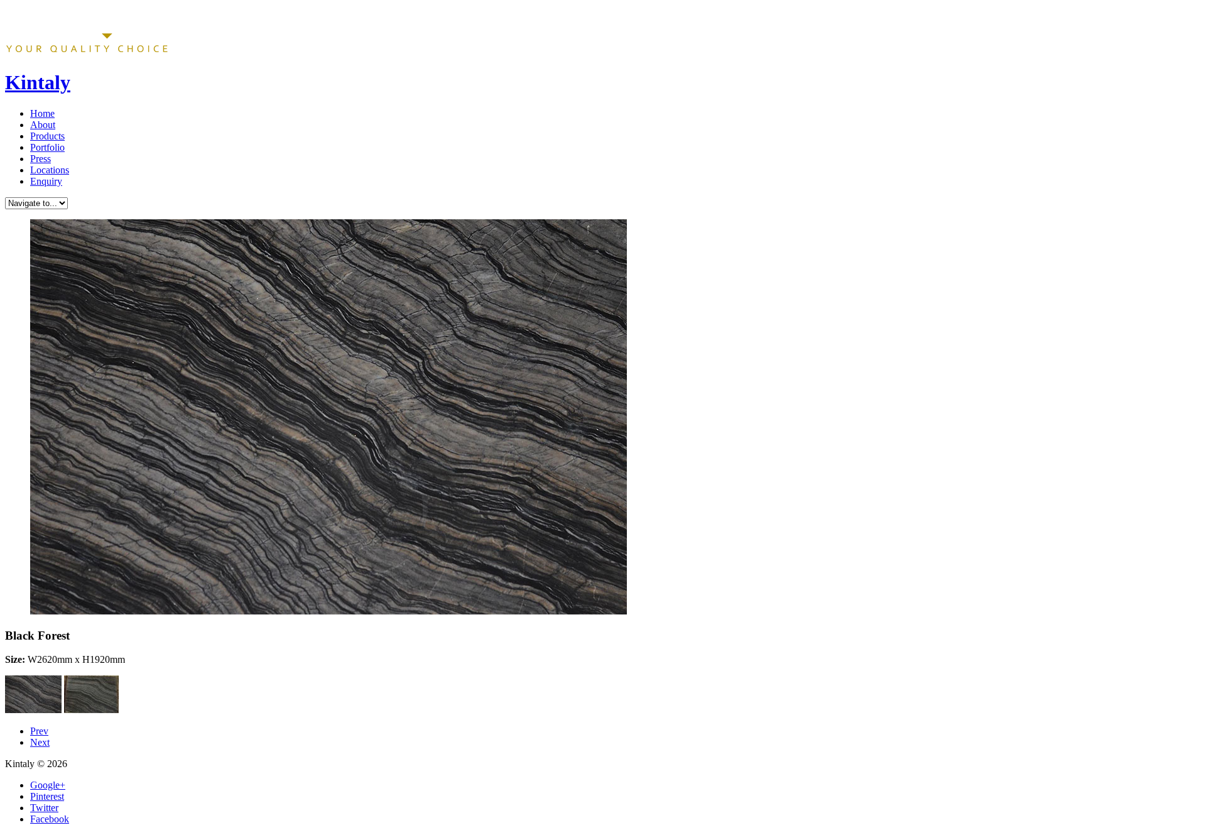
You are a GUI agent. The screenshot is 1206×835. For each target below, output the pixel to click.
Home (42, 113)
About (42, 124)
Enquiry (46, 181)
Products (47, 136)
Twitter (44, 807)
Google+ (47, 785)
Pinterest (47, 796)
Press (40, 158)
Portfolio (47, 147)
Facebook (49, 819)
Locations (49, 170)
